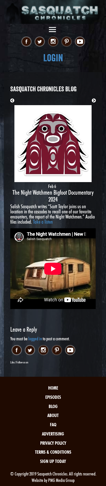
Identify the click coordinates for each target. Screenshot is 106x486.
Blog (53, 406)
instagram (53, 41)
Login (53, 58)
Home (53, 388)
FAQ (53, 424)
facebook (26, 41)
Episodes (53, 397)
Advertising (53, 434)
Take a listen (43, 222)
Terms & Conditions (53, 452)
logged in (35, 338)
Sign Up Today (53, 461)
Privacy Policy (53, 443)
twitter (39, 41)
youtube (79, 41)
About (53, 415)
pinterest (66, 41)
